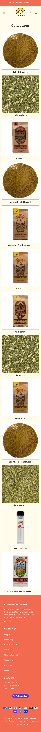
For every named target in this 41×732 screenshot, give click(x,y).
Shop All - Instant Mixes (19, 462)
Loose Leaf (8, 640)
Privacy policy (20, 721)
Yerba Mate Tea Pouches (19, 592)
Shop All (19, 419)
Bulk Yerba (19, 115)
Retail (19, 289)
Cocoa (19, 159)
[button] (4, 12)
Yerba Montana (15, 718)
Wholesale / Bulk (11, 655)
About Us (8, 665)
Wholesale (19, 505)
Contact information (21, 724)
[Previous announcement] (4, 3)
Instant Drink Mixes (19, 202)
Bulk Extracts (19, 72)
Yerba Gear (19, 548)
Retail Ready (19, 332)
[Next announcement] (37, 3)
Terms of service (32, 721)
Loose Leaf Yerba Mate (19, 245)
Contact (7, 670)
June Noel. (32, 718)
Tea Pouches (9, 650)
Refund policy (9, 721)
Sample (19, 375)
